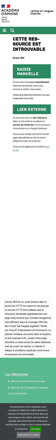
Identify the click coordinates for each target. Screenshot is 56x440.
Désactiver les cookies (28, 435)
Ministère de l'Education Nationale (28, 381)
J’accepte (35, 429)
